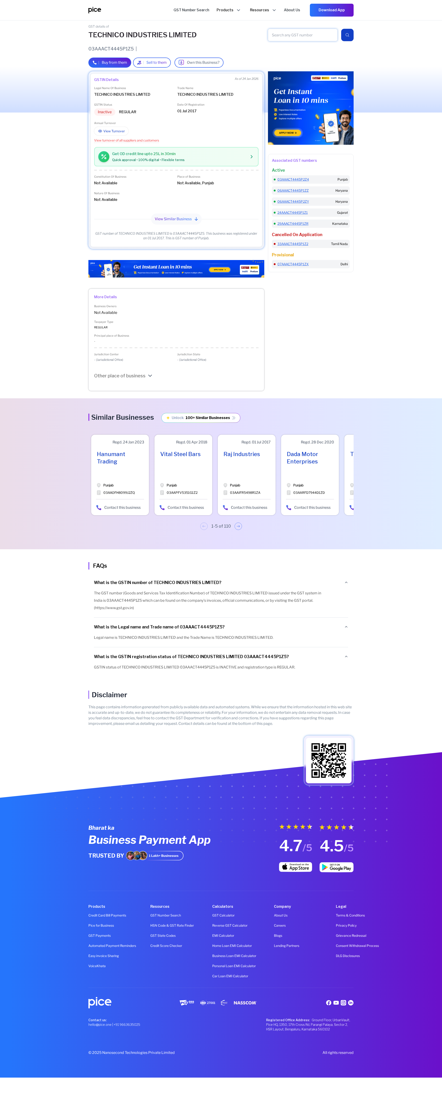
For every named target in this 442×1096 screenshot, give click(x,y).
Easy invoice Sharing (97, 956)
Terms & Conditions (345, 915)
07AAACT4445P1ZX (293, 264)
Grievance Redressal (345, 935)
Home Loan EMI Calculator (221, 946)
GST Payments (97, 935)
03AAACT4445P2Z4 (293, 179)
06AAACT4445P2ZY (293, 201)
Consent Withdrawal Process (345, 946)
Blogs (278, 935)
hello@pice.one (100, 1025)
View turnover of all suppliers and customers (126, 140)
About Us (281, 915)
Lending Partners (283, 946)
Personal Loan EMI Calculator (221, 966)
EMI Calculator (221, 935)
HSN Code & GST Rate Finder (159, 925)
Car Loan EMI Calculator (221, 976)
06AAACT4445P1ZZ (293, 190)
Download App (332, 10)
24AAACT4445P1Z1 (292, 212)
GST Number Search (159, 915)
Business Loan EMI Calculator (221, 956)
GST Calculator (221, 915)
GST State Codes (159, 935)
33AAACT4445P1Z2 (292, 244)
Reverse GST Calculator (221, 925)
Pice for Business (97, 925)
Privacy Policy (345, 925)
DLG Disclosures (345, 956)
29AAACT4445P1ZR (292, 224)
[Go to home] (131, 10)
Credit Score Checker (159, 946)
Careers (280, 925)
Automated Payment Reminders (97, 946)
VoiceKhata (97, 966)
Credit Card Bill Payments (97, 915)
